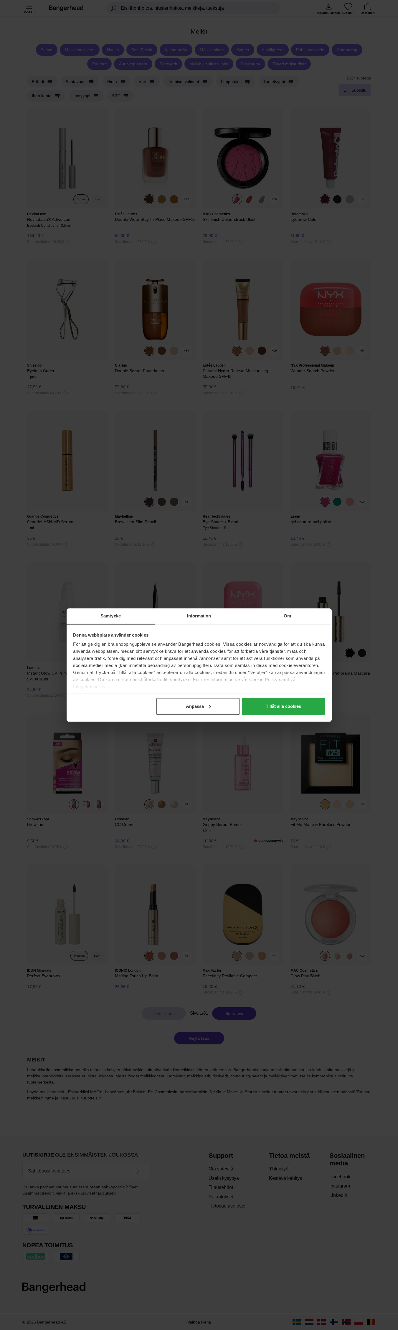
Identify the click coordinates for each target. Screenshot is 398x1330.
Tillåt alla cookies (283, 706)
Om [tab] (287, 615)
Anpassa (195, 706)
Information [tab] (199, 615)
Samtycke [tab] (110, 615)
